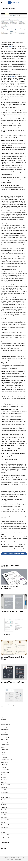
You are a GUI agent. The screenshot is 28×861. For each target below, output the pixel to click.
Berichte (3, 727)
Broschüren (3, 734)
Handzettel (3, 767)
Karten (2, 777)
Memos (2, 794)
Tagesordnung (4, 824)
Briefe (2, 732)
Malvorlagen (4, 792)
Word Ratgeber (4, 842)
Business (3, 739)
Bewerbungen (12, 76)
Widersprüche (4, 837)
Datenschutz (12, 857)
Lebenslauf (3, 6)
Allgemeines (3, 717)
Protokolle (3, 807)
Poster (2, 802)
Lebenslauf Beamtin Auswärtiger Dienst (12, 658)
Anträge (3, 719)
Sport (2, 822)
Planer (2, 799)
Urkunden (3, 827)
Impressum (6, 857)
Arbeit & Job (4, 722)
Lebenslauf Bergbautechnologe (12, 611)
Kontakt (18, 857)
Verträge (3, 832)
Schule (2, 814)
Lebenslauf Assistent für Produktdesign (9, 587)
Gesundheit (3, 762)
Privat (2, 804)
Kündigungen (4, 784)
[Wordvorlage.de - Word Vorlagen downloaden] (14, 2)
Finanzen (3, 754)
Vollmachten (4, 834)
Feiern (2, 752)
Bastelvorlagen (4, 724)
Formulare (3, 757)
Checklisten (3, 742)
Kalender (3, 774)
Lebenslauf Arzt (6, 634)
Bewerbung (3, 729)
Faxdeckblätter (4, 749)
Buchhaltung (4, 737)
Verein (2, 829)
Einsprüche (3, 747)
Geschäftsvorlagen (5, 759)
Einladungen (4, 744)
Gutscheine (3, 764)
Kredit (2, 782)
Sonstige (3, 817)
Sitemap (22, 857)
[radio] (12, 557)
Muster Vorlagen (5, 797)
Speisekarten (4, 819)
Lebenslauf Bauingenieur (10, 705)
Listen (2, 789)
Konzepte (3, 779)
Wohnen (3, 839)
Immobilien (3, 772)
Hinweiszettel (4, 769)
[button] (1, 2)
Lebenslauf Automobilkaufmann (12, 682)
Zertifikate (3, 844)
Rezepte (3, 809)
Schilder (3, 812)
